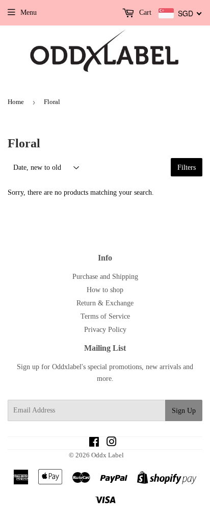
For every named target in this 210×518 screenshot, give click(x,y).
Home (16, 102)
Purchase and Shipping (105, 276)
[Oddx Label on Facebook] (94, 443)
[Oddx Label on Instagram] (112, 443)
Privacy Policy (105, 329)
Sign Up (184, 411)
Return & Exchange (105, 303)
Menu (28, 12)
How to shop (105, 290)
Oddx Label (107, 455)
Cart (144, 12)
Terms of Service (105, 316)
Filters (186, 167)
